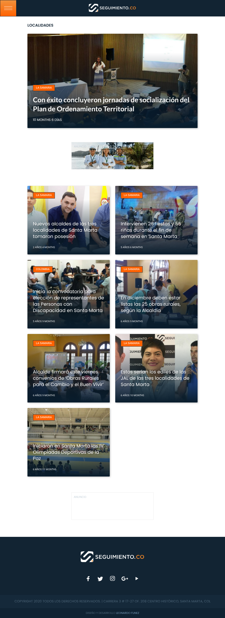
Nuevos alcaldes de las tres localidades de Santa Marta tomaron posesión (65, 230)
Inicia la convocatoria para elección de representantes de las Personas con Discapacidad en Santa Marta (68, 301)
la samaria (44, 87)
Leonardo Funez (127, 613)
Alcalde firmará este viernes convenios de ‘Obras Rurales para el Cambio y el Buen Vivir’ (68, 378)
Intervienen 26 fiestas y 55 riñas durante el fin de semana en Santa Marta (151, 230)
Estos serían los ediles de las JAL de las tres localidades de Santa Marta (155, 378)
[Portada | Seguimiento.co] (112, 556)
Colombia (43, 269)
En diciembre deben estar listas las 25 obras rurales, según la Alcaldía (151, 304)
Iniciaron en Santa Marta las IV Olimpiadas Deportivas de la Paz (68, 452)
